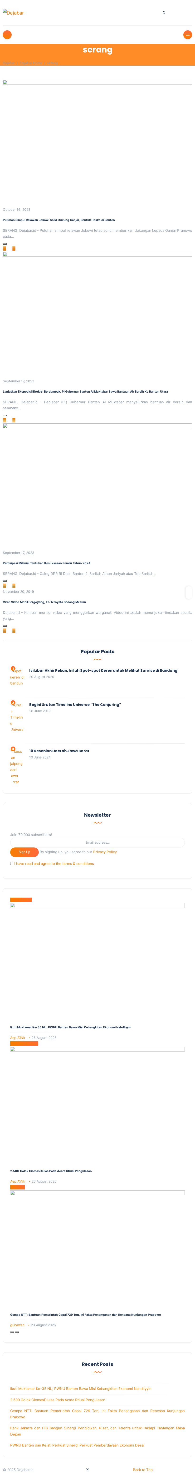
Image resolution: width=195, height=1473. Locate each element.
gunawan (17, 1325)
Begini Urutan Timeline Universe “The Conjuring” (75, 704)
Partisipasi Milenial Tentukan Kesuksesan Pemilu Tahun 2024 (46, 563)
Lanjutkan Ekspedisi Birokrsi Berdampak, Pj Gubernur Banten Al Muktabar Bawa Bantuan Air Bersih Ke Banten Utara (85, 391)
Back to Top (143, 1470)
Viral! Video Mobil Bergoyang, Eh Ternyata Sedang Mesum (44, 602)
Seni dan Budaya (24, 1043)
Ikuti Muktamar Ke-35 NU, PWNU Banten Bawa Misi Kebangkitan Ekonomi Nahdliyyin (70, 1027)
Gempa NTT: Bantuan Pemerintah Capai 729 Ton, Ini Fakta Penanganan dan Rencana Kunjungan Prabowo (85, 1314)
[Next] (17, 1332)
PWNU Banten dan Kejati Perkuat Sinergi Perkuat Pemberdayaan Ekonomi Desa (77, 1445)
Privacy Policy (105, 852)
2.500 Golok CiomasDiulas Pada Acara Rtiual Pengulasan (51, 1171)
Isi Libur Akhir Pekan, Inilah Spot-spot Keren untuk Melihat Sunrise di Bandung (103, 670)
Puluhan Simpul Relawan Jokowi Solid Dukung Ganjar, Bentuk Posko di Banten (59, 220)
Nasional (17, 1187)
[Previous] (12, 1332)
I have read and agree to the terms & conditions (54, 863)
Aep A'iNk (17, 1038)
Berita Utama (21, 900)
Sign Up (24, 852)
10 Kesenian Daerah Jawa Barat (59, 750)
